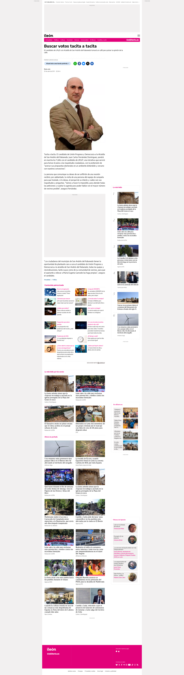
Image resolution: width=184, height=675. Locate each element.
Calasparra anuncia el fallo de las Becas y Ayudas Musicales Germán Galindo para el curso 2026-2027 (118, 413)
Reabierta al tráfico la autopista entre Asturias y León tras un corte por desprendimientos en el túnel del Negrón (89, 550)
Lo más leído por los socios (54, 372)
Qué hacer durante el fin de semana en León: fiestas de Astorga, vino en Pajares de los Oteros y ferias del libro (59, 489)
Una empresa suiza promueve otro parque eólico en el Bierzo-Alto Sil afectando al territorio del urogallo (58, 460)
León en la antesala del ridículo (127, 285)
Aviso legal (100, 671)
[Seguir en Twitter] (119, 665)
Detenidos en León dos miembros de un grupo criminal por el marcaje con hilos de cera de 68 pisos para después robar (90, 426)
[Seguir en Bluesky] (116, 665)
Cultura (62, 40)
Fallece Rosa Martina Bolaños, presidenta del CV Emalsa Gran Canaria (118, 424)
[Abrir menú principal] (139, 35)
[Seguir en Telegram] (124, 665)
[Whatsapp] (75, 63)
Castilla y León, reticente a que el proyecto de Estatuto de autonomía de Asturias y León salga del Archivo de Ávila (90, 608)
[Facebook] (79, 63)
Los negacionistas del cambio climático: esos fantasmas (120, 563)
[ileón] (57, 649)
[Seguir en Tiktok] (132, 665)
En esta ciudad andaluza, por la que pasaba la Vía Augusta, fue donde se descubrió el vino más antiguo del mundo (118, 445)
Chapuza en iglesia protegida (79, 2)
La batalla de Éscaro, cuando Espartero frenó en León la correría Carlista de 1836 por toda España (89, 460)
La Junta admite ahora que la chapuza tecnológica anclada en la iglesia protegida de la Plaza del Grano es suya (58, 396)
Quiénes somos (72, 671)
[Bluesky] (83, 63)
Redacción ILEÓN (81, 400)
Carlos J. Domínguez (50, 402)
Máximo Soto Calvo (119, 577)
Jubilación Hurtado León (126, 2)
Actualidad (49, 40)
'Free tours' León (68, 2)
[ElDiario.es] (132, 40)
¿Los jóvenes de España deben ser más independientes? (125, 548)
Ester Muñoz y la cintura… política (119, 574)
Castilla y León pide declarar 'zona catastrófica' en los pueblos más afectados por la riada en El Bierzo (89, 519)
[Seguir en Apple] (119, 651)
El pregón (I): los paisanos (118, 537)
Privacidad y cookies (90, 671)
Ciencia (76, 40)
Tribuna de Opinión (119, 520)
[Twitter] (88, 63)
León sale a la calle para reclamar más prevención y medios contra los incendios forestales (90, 395)
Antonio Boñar (118, 540)
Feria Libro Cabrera (60, 2)
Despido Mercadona (90, 2)
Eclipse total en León (136, 2)
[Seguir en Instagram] (126, 665)
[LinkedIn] (92, 63)
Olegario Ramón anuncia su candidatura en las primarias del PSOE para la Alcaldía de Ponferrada (90, 579)
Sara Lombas (48, 614)
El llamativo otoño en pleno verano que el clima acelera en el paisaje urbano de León (58, 425)
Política (56, 40)
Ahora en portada (51, 437)
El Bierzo (93, 40)
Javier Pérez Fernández (117, 568)
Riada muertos (112, 2)
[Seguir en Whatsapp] (135, 665)
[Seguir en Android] (116, 651)
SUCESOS (118, 2)
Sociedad (69, 40)
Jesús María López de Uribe (83, 465)
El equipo (80, 671)
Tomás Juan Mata (122, 287)
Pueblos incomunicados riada (102, 2)
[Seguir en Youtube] (129, 665)
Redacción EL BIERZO (51, 525)
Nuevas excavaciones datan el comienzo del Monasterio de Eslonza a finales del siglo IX (127, 307)
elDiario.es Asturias (81, 556)
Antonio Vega (48, 465)
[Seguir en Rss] (137, 665)
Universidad (84, 40)
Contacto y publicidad (110, 671)
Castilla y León (102, 40)
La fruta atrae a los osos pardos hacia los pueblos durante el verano (59, 578)
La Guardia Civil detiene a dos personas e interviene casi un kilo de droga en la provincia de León (127, 261)
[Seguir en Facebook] (121, 665)
